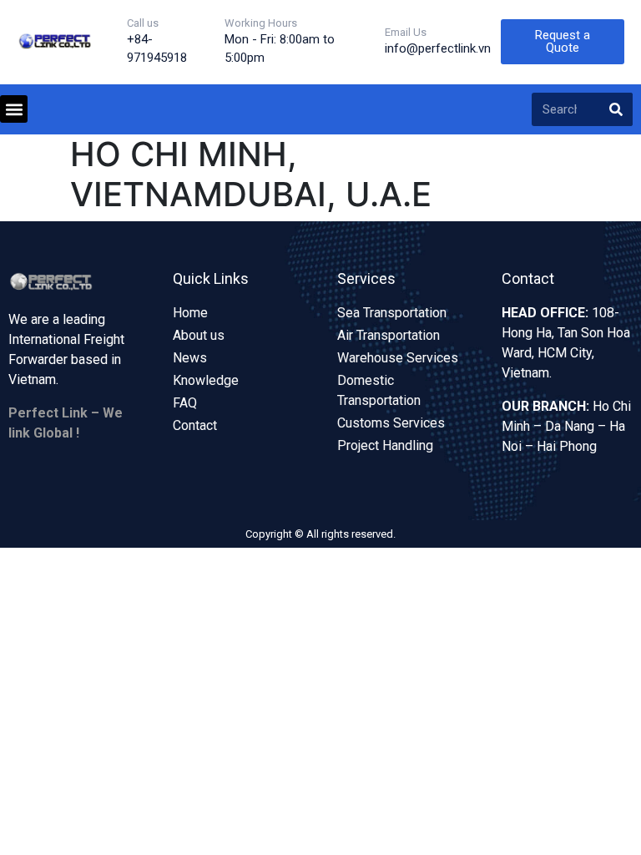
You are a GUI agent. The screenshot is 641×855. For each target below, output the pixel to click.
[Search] (616, 109)
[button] (14, 109)
